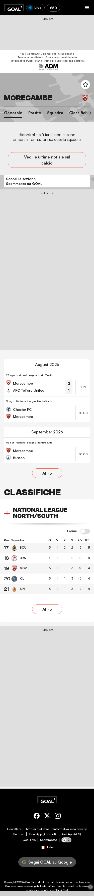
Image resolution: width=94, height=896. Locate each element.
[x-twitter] (47, 817)
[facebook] (37, 817)
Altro (47, 473)
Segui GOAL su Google (50, 862)
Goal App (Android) (42, 834)
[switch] (85, 531)
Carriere (18, 834)
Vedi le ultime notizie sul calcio (47, 160)
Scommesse (48, 840)
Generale (13, 112)
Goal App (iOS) (70, 834)
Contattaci (14, 829)
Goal (28, 881)
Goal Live (29, 840)
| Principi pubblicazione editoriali (63, 60)
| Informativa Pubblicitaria (25, 60)
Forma (72, 531)
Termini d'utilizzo (37, 829)
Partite (34, 112)
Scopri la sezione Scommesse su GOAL (24, 181)
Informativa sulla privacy (70, 829)
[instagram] (58, 817)
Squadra (55, 112)
